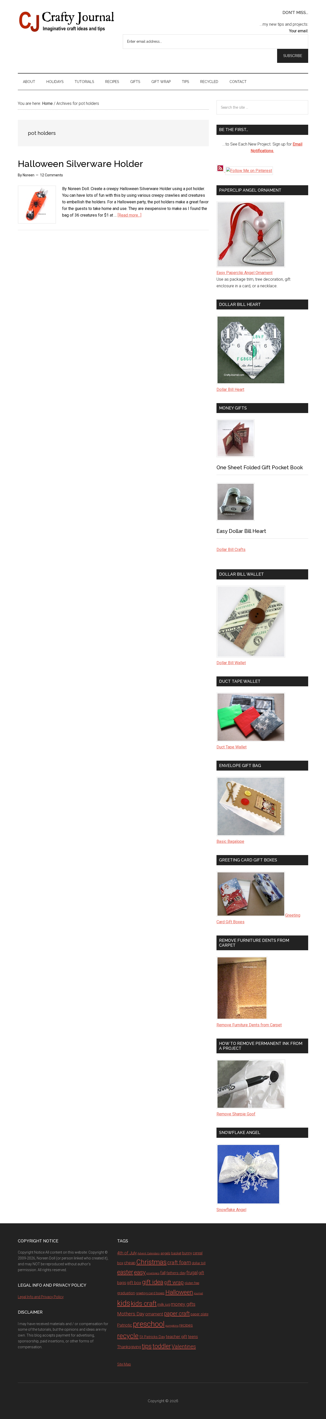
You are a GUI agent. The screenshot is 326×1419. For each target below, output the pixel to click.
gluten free (191, 1283)
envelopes (152, 1273)
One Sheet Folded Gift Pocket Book (259, 467)
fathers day (176, 1273)
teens (193, 1336)
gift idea (152, 1282)
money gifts (183, 1304)
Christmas (151, 1262)
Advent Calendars (149, 1253)
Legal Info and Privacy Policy (41, 1297)
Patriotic (124, 1325)
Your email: (298, 31)
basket (176, 1253)
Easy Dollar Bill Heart (241, 531)
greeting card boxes (150, 1293)
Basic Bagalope (230, 841)
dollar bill (199, 1263)
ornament (154, 1314)
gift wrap (174, 1282)
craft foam (179, 1263)
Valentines (184, 1346)
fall (163, 1272)
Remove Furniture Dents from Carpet (249, 1025)
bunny (187, 1253)
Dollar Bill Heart (230, 389)
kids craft (144, 1303)
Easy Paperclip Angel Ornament (244, 272)
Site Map (124, 1364)
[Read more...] (129, 215)
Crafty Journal (66, 21)
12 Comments (51, 175)
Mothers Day (130, 1314)
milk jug (163, 1304)
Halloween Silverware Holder (80, 163)
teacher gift (176, 1336)
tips (147, 1346)
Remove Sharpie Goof (235, 1114)
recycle (128, 1336)
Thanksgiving (129, 1346)
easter (125, 1272)
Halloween (179, 1292)
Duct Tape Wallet (231, 747)
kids (123, 1303)
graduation (126, 1293)
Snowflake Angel (231, 1209)
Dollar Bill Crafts (231, 549)
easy (140, 1272)
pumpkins (172, 1325)
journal (198, 1293)
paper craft (177, 1313)
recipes (186, 1325)
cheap (129, 1262)
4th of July (127, 1252)
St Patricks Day (152, 1337)
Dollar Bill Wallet (231, 662)
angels (165, 1253)
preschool (149, 1324)
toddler (162, 1346)
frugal (192, 1272)
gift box (134, 1282)
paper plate (199, 1314)
